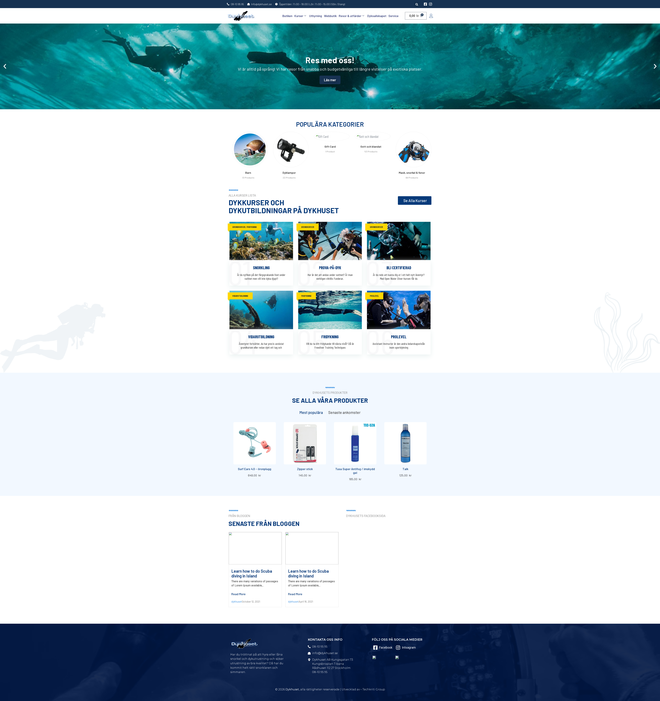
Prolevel (374, 295)
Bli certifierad (399, 267)
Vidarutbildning (240, 295)
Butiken (287, 16)
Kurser (298, 16)
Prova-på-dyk (330, 267)
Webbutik (330, 16)
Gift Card (289, 146)
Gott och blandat (330, 146)
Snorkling (261, 267)
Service (393, 16)
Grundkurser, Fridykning (244, 226)
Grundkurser (307, 226)
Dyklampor (248, 172)
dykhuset (236, 601)
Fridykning (306, 295)
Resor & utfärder (350, 16)
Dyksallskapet (376, 16)
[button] (416, 4)
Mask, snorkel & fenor (371, 172)
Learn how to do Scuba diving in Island (251, 573)
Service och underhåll (411, 146)
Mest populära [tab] (311, 412)
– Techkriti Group (372, 689)
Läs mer (330, 80)
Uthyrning (315, 16)
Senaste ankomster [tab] (344, 412)
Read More (238, 594)
